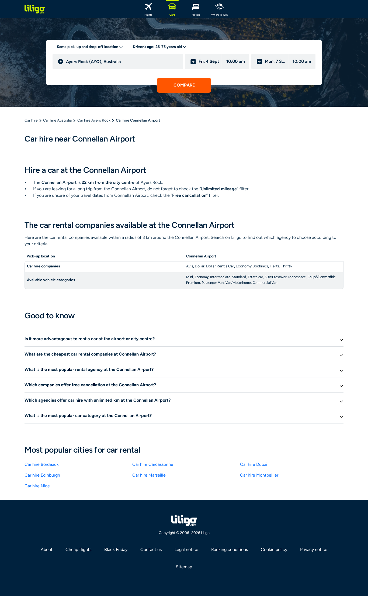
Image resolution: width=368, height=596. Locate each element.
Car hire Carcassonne (152, 464)
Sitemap (184, 566)
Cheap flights (78, 549)
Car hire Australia (57, 120)
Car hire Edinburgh (42, 475)
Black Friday (115, 549)
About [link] (47, 549)
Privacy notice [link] (313, 549)
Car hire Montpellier (259, 475)
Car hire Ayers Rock (93, 120)
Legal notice (186, 549)
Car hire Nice (37, 485)
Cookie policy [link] (274, 549)
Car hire (31, 120)
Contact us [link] (151, 549)
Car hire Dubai (253, 464)
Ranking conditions (229, 549)
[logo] (35, 9)
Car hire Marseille (149, 475)
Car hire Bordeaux (42, 464)
